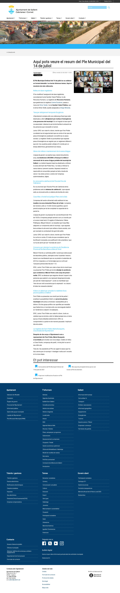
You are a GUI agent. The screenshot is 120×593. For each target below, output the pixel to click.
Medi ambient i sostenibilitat (51, 508)
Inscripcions (46, 466)
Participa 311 (82, 481)
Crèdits (44, 571)
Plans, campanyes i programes (52, 432)
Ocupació (45, 512)
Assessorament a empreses (51, 439)
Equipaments (82, 412)
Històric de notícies (48, 408)
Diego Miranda (65, 108)
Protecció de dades (48, 578)
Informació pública (12, 408)
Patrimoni (45, 532)
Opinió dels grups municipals (15, 412)
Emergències (82, 415)
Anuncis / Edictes (48, 429)
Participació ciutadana (49, 515)
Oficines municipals (12, 548)
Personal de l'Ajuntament (14, 405)
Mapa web (45, 587)
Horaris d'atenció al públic (14, 544)
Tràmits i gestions (45, 18)
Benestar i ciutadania (49, 478)
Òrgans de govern (12, 401)
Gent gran (45, 498)
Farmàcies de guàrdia (84, 429)
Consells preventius (48, 405)
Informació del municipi (85, 395)
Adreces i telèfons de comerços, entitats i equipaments (19, 551)
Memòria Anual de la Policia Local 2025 (89, 491)
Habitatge (45, 502)
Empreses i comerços (84, 425)
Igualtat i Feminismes (49, 529)
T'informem (22, 18)
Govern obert (70, 18)
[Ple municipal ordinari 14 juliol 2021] (93, 82)
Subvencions (46, 435)
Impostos (10, 491)
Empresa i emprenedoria (14, 502)
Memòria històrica (48, 526)
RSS (44, 422)
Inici (8, 52)
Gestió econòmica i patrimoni (51, 446)
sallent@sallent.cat (14, 580)
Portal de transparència (85, 488)
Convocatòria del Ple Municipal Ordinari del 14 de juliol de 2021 (48, 368)
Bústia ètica (81, 495)
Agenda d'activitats (48, 398)
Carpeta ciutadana (12, 488)
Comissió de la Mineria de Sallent (52, 463)
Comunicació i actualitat (50, 485)
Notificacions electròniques (15, 485)
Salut (44, 519)
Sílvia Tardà (43, 105)
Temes (58, 18)
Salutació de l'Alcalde (13, 395)
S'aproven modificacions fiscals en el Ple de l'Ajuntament (47, 377)
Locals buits (46, 415)
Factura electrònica (12, 481)
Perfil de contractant (49, 459)
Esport (44, 495)
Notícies (45, 395)
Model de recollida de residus (51, 452)
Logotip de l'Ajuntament (14, 415)
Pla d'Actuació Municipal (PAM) (16, 418)
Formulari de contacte (13, 559)
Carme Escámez (56, 102)
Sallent (33, 18)
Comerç (45, 481)
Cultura (45, 488)
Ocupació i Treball (48, 442)
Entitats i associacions (84, 405)
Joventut (45, 505)
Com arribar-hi (82, 398)
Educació (45, 491)
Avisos (45, 418)
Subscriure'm (46, 558)
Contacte (81, 18)
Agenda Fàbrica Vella (49, 425)
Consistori (10, 398)
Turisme (80, 418)
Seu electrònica (11, 495)
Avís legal (45, 581)
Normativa (46, 456)
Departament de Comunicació (16, 556)
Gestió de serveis (83, 485)
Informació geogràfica (84, 408)
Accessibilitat (46, 584)
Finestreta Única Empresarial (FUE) (17, 498)
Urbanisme (46, 522)
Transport (81, 401)
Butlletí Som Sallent (48, 401)
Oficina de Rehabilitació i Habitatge (53, 449)
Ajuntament (10, 18)
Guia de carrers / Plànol (85, 422)
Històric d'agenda (48, 412)
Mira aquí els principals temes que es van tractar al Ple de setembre (81, 368)
